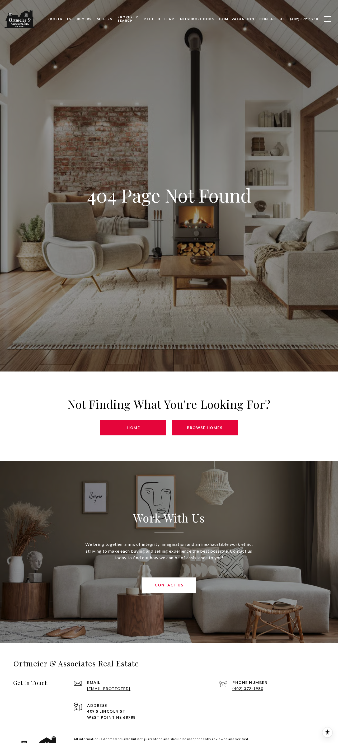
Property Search (128, 18)
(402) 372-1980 (247, 688)
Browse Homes (204, 427)
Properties (60, 19)
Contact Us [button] (169, 585)
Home (133, 427)
